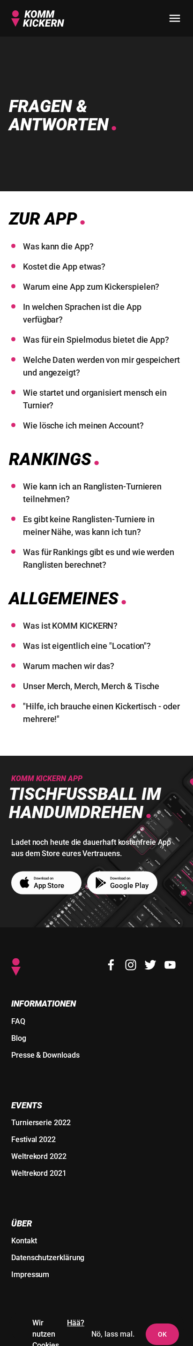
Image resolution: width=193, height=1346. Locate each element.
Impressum (30, 1274)
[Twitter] (150, 965)
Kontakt (24, 1240)
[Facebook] (111, 965)
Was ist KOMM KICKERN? (70, 626)
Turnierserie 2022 (41, 1122)
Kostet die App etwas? (64, 266)
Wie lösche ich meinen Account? (83, 425)
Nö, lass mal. (112, 1334)
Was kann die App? (58, 246)
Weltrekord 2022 (39, 1156)
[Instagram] (130, 965)
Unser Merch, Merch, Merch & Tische (91, 686)
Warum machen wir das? (68, 666)
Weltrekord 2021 (39, 1173)
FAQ (18, 1021)
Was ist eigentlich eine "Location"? (87, 646)
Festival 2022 (33, 1139)
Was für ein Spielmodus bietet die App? (96, 340)
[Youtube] (170, 965)
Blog (18, 1038)
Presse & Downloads (45, 1055)
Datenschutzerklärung (47, 1257)
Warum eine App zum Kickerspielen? (91, 287)
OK (162, 1334)
